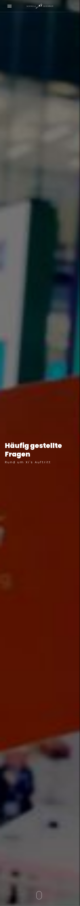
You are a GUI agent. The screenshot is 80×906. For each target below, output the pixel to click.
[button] (9, 6)
